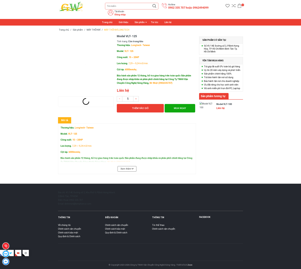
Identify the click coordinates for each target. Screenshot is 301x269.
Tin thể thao (158, 225)
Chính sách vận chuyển (69, 229)
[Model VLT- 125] (86, 64)
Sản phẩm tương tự (213, 96)
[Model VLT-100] (207, 109)
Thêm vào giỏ (140, 108)
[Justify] (154, 6)
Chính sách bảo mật (68, 232)
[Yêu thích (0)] (228, 6)
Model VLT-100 (224, 104)
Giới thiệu (123, 22)
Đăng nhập (120, 14)
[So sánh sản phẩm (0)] (233, 6)
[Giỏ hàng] (239, 6)
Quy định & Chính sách (69, 236)
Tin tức (154, 22)
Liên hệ (168, 22)
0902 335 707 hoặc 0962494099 (188, 7)
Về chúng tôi (64, 225)
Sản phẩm (140, 22)
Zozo (189, 265)
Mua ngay (180, 108)
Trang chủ (107, 22)
